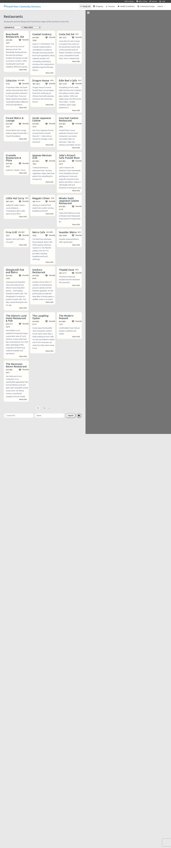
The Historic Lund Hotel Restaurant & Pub (16, 318)
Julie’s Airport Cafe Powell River (69, 156)
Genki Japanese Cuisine (41, 119)
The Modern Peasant (66, 317)
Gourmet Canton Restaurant (68, 119)
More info (23, 70)
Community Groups (147, 6)
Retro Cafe (38, 232)
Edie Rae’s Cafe (68, 80)
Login (163, 1)
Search (160, 6)
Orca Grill (11, 232)
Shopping (99, 6)
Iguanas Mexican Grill (42, 156)
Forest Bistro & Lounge (15, 119)
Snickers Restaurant (38, 271)
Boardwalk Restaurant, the (15, 35)
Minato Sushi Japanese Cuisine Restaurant (69, 201)
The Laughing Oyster (40, 317)
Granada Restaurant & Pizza (13, 158)
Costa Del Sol (66, 34)
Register (154, 1)
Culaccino (11, 80)
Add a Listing (129, 1)
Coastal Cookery (41, 34)
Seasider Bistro (68, 232)
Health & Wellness (127, 6)
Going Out (86, 6)
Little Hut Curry (15, 198)
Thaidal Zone (66, 269)
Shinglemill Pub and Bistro (15, 271)
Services (111, 6)
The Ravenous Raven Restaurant (16, 365)
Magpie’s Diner (41, 198)
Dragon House (40, 80)
